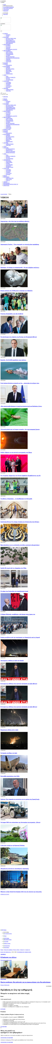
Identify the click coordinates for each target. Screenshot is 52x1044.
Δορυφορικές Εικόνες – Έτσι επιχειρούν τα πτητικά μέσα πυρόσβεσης (20, 244)
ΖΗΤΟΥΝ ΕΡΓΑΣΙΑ (10, 151)
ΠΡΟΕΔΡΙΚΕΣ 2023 (10, 40)
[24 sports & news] (7, 933)
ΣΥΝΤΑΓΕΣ (9, 86)
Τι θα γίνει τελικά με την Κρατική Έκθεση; (13, 845)
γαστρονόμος (6, 9)
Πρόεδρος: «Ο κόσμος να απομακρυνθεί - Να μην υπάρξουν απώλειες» (20, 267)
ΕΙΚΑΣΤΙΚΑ (9, 71)
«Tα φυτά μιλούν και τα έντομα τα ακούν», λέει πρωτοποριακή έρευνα (20, 429)
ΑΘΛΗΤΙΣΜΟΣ (6, 44)
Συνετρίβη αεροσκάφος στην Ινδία (10, 776)
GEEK (4, 75)
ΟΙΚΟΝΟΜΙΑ (9, 51)
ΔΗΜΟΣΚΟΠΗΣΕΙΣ (10, 42)
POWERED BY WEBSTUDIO (24, 952)
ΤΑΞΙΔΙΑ (8, 84)
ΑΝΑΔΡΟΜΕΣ (9, 164)
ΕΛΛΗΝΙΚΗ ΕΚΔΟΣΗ (8, 7)
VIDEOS (5, 181)
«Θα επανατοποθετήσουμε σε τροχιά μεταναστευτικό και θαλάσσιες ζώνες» (21, 406)
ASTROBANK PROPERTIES (13, 58)
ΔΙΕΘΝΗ (8, 48)
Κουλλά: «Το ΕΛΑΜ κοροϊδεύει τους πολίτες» (13, 360)
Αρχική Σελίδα (4, 194)
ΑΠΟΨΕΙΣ (5, 88)
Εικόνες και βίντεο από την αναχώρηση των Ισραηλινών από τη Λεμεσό (20, 637)
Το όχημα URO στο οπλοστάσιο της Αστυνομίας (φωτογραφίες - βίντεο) (20, 822)
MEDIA (5, 175)
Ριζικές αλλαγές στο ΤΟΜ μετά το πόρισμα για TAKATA (16, 290)
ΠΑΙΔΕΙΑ (8, 34)
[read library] (6, 947)
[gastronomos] (6, 945)
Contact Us (27, 949)
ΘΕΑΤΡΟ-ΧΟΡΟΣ (10, 68)
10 (3, 894)
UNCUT (8, 180)
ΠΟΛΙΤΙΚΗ (6, 37)
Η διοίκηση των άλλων (8, 957)
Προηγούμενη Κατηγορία (6, 960)
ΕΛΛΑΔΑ (8, 47)
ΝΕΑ (7, 76)
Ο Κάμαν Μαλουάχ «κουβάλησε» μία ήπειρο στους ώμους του (18, 614)
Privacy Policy (16, 949)
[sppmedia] (3, 930)
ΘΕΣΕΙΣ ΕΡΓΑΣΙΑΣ (10, 152)
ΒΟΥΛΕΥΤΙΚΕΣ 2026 (11, 38)
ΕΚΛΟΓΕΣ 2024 (9, 39)
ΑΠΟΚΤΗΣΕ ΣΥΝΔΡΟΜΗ (7, 1037)
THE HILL (8, 90)
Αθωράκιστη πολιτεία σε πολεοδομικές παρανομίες (15, 868)
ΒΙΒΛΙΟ (8, 72)
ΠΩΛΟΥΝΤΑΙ (9, 150)
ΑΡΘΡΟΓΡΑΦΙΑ (9, 89)
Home (4, 4)
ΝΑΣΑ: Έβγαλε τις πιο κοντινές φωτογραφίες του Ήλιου (16, 452)
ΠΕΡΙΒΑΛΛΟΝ (6, 129)
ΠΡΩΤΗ (5, 99)
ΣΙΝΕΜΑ (8, 67)
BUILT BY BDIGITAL (6, 952)
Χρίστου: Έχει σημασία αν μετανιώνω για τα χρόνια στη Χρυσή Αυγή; (20, 799)
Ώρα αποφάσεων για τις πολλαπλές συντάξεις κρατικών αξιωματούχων (20, 545)
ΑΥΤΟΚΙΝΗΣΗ (9, 79)
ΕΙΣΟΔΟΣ (5, 14)
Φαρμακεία (5, 10)
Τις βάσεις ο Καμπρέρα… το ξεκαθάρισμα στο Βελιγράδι (16, 498)
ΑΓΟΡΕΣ (8, 55)
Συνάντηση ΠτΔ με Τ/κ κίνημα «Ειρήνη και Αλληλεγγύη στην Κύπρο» (20, 522)
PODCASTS (9, 179)
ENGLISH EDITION (8, 8)
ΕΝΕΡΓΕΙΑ (8, 60)
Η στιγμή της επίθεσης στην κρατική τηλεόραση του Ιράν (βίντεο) (19, 683)
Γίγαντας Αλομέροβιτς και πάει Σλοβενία (12, 313)
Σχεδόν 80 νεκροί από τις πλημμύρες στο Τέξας (13, 568)
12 (5, 894)
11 (4, 894)
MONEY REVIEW (10, 56)
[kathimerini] (6, 938)
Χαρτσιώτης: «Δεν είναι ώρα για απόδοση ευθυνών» (15, 221)
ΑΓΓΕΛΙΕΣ (5, 147)
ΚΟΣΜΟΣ (5, 64)
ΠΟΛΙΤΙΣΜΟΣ (6, 66)
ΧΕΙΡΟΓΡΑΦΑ (9, 73)
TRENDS (8, 59)
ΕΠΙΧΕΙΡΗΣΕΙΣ (9, 54)
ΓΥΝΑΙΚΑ (8, 82)
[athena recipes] (6, 943)
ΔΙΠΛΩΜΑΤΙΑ (9, 43)
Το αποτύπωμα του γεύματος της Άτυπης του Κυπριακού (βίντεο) (19, 337)
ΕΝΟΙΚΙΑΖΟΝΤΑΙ (10, 149)
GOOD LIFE (6, 81)
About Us (22, 949)
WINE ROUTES (9, 178)
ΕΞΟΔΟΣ (8, 87)
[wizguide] (5, 941)
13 (6, 894)
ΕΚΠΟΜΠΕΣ (6, 177)
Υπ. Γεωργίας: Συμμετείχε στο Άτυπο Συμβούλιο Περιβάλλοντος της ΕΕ (21, 475)
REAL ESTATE (9, 53)
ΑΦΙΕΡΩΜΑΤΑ (6, 159)
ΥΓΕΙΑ (7, 36)
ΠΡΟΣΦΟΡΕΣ (6, 183)
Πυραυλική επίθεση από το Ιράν (9, 730)
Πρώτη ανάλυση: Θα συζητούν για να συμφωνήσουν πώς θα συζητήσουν (26, 982)
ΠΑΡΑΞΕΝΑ (9, 65)
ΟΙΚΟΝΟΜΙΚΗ (6, 50)
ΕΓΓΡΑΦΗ (3, 1009)
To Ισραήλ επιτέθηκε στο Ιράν (9, 753)
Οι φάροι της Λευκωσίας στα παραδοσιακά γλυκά (14, 591)
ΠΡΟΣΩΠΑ (8, 166)
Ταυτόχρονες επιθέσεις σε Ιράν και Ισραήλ (12, 660)
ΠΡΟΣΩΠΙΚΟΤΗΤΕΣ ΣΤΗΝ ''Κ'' (10, 184)
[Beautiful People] (7, 939)
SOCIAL (8, 78)
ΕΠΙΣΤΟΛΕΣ (6, 185)
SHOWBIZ (8, 83)
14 (7, 894)
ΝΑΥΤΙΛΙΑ (8, 61)
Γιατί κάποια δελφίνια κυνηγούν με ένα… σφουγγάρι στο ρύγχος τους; (20, 383)
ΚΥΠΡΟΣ (5, 33)
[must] (4, 935)
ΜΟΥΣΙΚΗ (8, 70)
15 (8, 894)
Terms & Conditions (8, 949)
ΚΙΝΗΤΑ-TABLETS (10, 77)
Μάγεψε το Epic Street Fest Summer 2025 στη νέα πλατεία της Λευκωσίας (21, 891)
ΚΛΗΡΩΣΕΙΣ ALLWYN (11, 49)
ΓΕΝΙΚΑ (8, 163)
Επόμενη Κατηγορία (5, 985)
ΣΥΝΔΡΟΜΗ (4, 1026)
